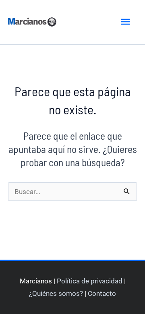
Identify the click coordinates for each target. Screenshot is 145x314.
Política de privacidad (89, 281)
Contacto (102, 293)
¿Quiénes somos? (56, 293)
